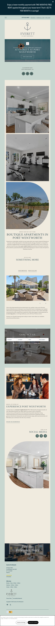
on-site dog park (10, 313)
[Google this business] (27, 73)
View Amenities (22, 270)
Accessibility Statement (17, 598)
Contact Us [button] (27, 559)
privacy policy (37, 343)
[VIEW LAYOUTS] (27, 109)
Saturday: (8, 585)
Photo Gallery (32, 270)
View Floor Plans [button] (27, 56)
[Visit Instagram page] (31, 73)
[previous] (40, 303)
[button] (53, 1)
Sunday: (8, 587)
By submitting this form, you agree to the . (28, 343)
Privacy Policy (9, 598)
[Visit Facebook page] (23, 73)
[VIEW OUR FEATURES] (27, 157)
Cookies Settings (21, 622)
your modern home (26, 246)
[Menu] (6, 17)
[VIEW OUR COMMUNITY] (27, 205)
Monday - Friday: (9, 583)
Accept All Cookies (33, 622)
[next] (46, 303)
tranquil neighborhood (21, 409)
